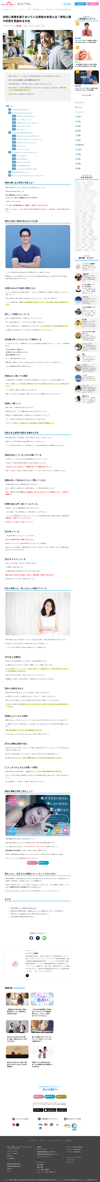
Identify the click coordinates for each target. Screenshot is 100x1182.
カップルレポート (41, 1162)
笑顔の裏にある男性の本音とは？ (19, 109)
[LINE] (44, 938)
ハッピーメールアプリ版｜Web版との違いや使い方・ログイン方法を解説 (86, 89)
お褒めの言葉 (40, 1167)
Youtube (78, 185)
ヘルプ (8, 1171)
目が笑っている (19, 145)
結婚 (78, 242)
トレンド (81, 112)
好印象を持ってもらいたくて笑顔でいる (26, 122)
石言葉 (84, 239)
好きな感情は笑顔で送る (21, 165)
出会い (78, 38)
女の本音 (84, 218)
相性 (78, 239)
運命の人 (90, 247)
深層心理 (81, 145)
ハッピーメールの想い (12, 1153)
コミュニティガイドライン (43, 1156)
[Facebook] (31, 938)
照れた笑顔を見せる (20, 159)
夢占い (90, 216)
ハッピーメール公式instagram (73, 1149)
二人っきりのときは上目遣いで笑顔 (25, 169)
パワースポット (80, 203)
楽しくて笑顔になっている (22, 119)
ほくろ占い (79, 187)
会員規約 (39, 1147)
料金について (10, 1156)
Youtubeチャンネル (88, 185)
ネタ (92, 198)
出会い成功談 (40, 1164)
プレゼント (79, 205)
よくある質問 (10, 1158)
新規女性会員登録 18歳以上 (14, 1164)
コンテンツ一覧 (70, 1159)
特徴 (79, 154)
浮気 (84, 231)
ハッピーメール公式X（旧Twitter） (75, 1147)
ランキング (92, 208)
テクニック (86, 195)
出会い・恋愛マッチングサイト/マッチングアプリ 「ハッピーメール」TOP (19, 1148)
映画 (91, 229)
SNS (83, 182)
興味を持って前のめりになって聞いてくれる (27, 139)
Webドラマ (91, 182)
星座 (85, 229)
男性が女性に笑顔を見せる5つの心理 (20, 113)
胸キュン (84, 242)
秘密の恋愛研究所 (93, 239)
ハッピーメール (87, 200)
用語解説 (90, 234)
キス (78, 192)
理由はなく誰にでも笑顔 (21, 126)
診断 (77, 62)
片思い (80, 149)
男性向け (94, 237)
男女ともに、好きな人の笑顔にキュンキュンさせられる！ (26, 175)
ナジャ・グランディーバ (82, 198)
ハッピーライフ (22, 9)
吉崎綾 (84, 216)
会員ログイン (10, 1168)
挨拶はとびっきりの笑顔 (21, 162)
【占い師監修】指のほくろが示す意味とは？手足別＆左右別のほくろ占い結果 (86, 65)
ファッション (90, 203)
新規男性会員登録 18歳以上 (14, 1166)
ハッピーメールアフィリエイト (74, 1157)
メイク (86, 205)
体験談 (93, 211)
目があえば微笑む (20, 155)
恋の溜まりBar (88, 224)
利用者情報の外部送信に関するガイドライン (48, 1154)
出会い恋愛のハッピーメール (9, 9)
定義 (79, 131)
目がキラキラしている (21, 149)
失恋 (79, 121)
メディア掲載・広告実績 (43, 1169)
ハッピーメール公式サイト (44, 971)
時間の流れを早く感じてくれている (25, 142)
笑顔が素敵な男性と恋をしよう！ (19, 172)
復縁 (90, 221)
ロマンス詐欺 (79, 211)
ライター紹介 (68, 1140)
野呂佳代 (87, 250)
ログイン (61, 1096)
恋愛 (29, 9)
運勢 (83, 247)
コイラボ (84, 192)
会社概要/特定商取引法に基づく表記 (46, 1151)
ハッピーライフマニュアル (54, 1140)
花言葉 (85, 244)
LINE (78, 182)
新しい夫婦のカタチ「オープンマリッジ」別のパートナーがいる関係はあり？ (42, 1039)
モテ (85, 208)
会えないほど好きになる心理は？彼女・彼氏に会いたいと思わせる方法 (17, 1039)
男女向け (86, 237)
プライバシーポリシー (42, 1149)
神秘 (79, 164)
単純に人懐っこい (20, 129)
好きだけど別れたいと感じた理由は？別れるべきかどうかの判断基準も (17, 1064)
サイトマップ (69, 1162)
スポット (78, 195)
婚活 (79, 126)
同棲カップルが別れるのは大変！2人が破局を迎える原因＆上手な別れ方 (42, 1064)
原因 (78, 216)
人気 (87, 211)
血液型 (92, 244)
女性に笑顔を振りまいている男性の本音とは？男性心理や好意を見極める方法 (52, 9)
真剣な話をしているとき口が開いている (26, 136)
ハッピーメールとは (12, 1151)
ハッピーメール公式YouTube (73, 1151)
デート (94, 195)
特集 (79, 159)
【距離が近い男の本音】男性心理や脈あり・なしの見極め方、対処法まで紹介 (17, 1011)
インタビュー (79, 190)
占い (92, 213)
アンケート (81, 102)
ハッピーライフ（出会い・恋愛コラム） (46, 1172)
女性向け (92, 218)
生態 (83, 234)
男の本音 (78, 237)
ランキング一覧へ (87, 95)
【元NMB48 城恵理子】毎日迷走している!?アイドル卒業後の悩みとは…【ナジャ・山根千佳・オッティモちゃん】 (41, 1013)
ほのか (86, 187)
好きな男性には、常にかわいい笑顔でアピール (23, 152)
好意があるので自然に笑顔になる (24, 116)
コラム (80, 107)
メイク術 (94, 205)
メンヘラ (78, 208)
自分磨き (78, 244)
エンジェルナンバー (90, 190)
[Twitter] (38, 938)
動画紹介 (85, 213)
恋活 (79, 140)
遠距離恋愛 (79, 250)
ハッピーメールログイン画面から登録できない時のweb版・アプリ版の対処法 (86, 41)
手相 (89, 226)
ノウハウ (78, 200)
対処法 (84, 221)
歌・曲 (78, 231)
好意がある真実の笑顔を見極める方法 (21, 132)
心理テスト (79, 224)
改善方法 (78, 229)
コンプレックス (93, 192)
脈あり (91, 242)
